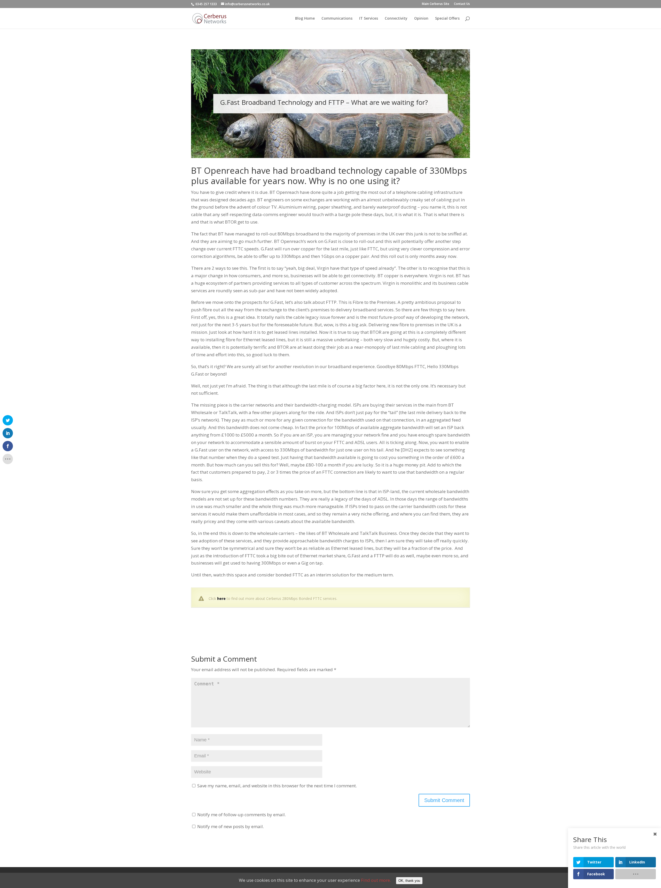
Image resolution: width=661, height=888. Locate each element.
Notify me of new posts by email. (230, 826)
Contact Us (462, 4)
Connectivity (396, 19)
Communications (336, 19)
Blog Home (305, 19)
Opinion (421, 19)
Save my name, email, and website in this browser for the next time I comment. (277, 786)
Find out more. (376, 880)
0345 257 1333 (206, 4)
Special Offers (447, 19)
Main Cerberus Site (435, 4)
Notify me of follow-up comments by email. (241, 815)
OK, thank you (409, 881)
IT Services (368, 19)
